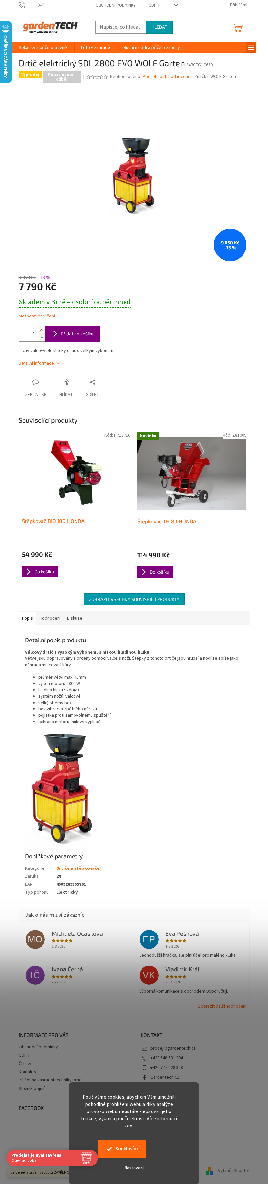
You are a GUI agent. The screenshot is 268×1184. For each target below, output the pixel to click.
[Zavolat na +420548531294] (28, 5)
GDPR (154, 5)
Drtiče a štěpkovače (78, 868)
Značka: (215, 76)
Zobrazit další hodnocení (222, 1006)
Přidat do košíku (77, 333)
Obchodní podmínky (116, 5)
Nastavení (134, 1168)
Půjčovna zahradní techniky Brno (50, 1080)
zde (129, 1126)
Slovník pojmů (32, 1088)
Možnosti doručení (37, 316)
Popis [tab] (27, 618)
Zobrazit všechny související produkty (134, 599)
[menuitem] (43, 47)
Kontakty (27, 1072)
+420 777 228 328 (166, 1067)
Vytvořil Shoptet (234, 1170)
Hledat (159, 27)
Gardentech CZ (165, 1077)
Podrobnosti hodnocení (166, 77)
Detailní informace (36, 363)
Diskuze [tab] (74, 618)
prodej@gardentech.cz (173, 1048)
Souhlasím (126, 1148)
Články (25, 1064)
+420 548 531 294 (166, 1058)
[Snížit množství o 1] (42, 337)
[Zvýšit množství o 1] (42, 330)
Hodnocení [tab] (50, 618)
